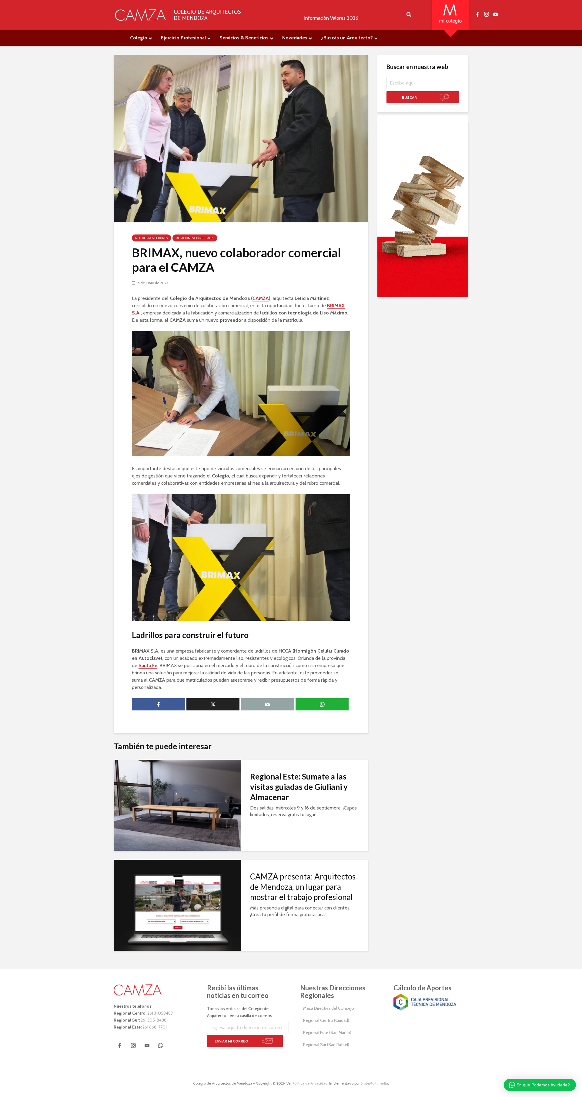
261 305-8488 (153, 1020)
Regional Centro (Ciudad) (326, 1020)
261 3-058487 (160, 1013)
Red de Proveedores (151, 238)
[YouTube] (147, 1045)
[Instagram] (133, 1045)
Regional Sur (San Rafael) (326, 1044)
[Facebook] (120, 1045)
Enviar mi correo (231, 1041)
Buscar (409, 97)
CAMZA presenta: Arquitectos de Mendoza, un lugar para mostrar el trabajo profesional (303, 887)
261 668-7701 (154, 1027)
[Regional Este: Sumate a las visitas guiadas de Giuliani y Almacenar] (177, 805)
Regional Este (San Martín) (327, 1032)
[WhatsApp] (161, 1045)
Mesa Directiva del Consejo (328, 1008)
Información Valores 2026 (331, 18)
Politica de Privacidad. (310, 1083)
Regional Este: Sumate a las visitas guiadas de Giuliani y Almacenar (299, 787)
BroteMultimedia (374, 1083)
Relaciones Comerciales (195, 238)
